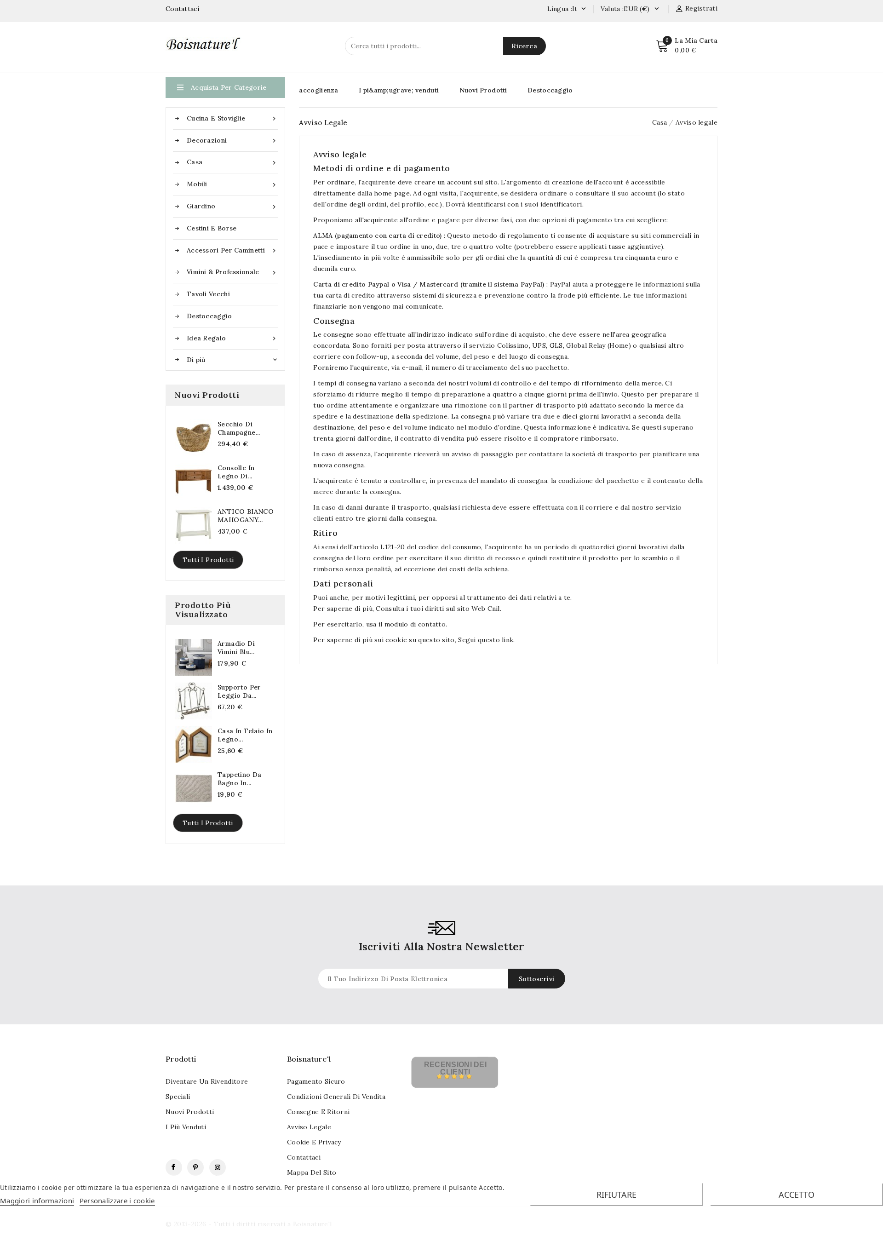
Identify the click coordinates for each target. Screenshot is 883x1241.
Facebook (174, 1167)
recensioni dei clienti (455, 1068)
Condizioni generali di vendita (336, 1096)
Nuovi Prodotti (483, 90)
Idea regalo (232, 338)
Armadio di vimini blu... (236, 647)
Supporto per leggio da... (239, 691)
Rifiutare (616, 1194)
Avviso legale (309, 1127)
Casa (232, 162)
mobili (232, 184)
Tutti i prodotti (208, 560)
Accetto (796, 1194)
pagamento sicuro (316, 1081)
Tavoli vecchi (208, 294)
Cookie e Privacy (314, 1142)
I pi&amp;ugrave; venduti (399, 90)
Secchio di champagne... (239, 428)
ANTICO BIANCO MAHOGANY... (246, 515)
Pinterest (195, 1167)
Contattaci (182, 9)
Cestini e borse (212, 228)
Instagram (217, 1167)
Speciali (178, 1096)
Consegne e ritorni (318, 1112)
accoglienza (318, 90)
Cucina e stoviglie (232, 118)
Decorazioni (232, 140)
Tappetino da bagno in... (240, 778)
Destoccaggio (209, 316)
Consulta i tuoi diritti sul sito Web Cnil (437, 608)
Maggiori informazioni (37, 1200)
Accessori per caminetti (232, 250)
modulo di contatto (414, 624)
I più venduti (186, 1127)
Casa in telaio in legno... (245, 735)
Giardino (232, 206)
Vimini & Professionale (232, 272)
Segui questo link (485, 640)
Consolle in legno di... (236, 472)
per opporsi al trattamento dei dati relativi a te (495, 597)
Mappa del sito (311, 1172)
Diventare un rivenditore (207, 1081)
